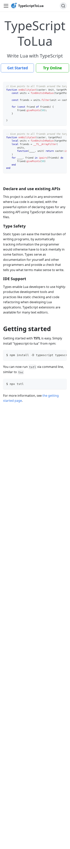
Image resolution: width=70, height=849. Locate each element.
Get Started (17, 67)
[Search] (63, 5)
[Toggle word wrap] (55, 86)
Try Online (52, 67)
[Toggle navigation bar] (6, 6)
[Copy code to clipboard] (62, 86)
